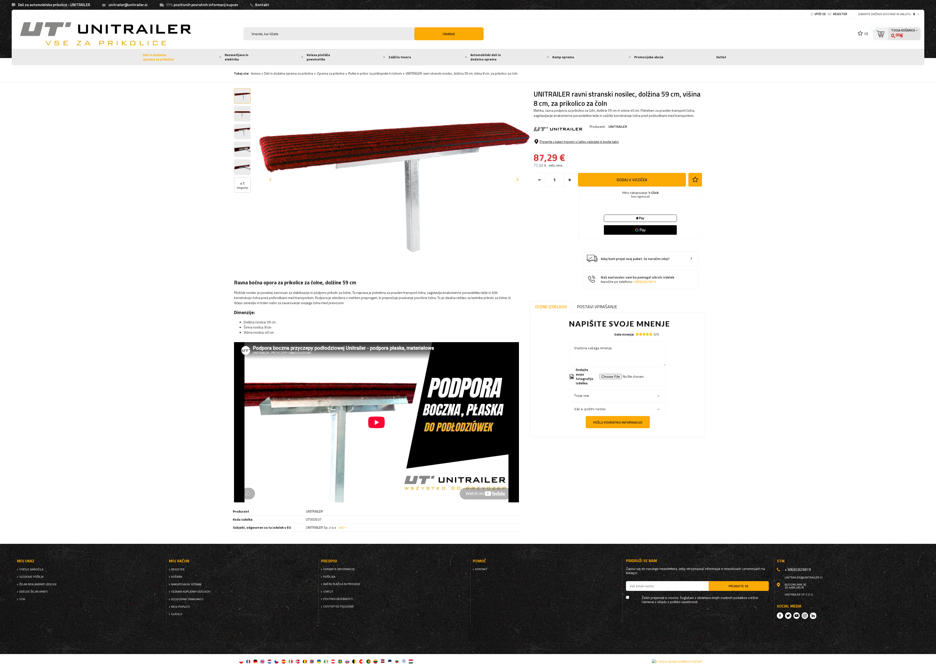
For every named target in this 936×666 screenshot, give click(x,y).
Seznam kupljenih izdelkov (190, 591)
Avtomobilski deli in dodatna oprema (485, 57)
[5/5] (651, 334)
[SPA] (283, 661)
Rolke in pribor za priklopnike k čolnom (375, 73)
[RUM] (304, 661)
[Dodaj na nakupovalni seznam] (695, 180)
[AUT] (333, 661)
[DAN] (297, 661)
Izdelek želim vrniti (33, 591)
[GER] (255, 661)
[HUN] (410, 661)
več (341, 527)
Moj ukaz (25, 561)
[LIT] (375, 661)
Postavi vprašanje (597, 306)
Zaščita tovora (400, 57)
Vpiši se (820, 13)
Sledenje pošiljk (31, 576)
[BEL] (354, 661)
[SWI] (361, 661)
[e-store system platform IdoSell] (677, 661)
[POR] (368, 661)
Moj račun (179, 561)
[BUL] (396, 661)
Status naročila (31, 569)
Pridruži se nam (641, 560)
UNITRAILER (617, 126)
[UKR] (318, 661)
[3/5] (644, 334)
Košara (176, 576)
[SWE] (340, 661)
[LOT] (382, 661)
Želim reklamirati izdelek (38, 584)
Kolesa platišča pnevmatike (318, 57)
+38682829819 (644, 281)
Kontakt (262, 5)
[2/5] (640, 334)
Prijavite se (739, 585)
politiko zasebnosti (338, 598)
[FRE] (248, 661)
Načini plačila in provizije (341, 584)
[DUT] (269, 661)
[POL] (241, 661)
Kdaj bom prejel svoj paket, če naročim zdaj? (635, 259)
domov (256, 73)
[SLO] (347, 661)
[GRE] (403, 661)
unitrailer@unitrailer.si (127, 5)
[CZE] (276, 661)
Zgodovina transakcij (187, 599)
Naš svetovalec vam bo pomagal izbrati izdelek (637, 279)
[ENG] (262, 661)
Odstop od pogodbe (338, 606)
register (840, 13)
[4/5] (647, 334)
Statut (328, 591)
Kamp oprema (563, 57)
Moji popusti (180, 606)
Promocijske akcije (648, 57)
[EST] (389, 661)
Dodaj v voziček (632, 180)
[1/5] (637, 334)
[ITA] (290, 661)
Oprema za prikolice (331, 73)
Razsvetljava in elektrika (236, 57)
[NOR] (311, 661)
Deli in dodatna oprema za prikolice (158, 57)
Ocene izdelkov (551, 306)
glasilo (176, 614)
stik (22, 599)
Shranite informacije (339, 569)
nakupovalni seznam (186, 584)
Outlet (721, 57)
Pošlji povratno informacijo (617, 422)
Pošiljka (329, 576)
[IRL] (326, 661)
